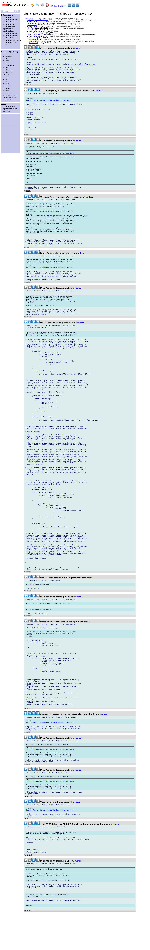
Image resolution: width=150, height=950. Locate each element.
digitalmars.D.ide (8, 31)
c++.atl (5, 58)
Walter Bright (33, 30)
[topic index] (69, 6)
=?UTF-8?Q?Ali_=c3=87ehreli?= (38, 20)
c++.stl (5, 81)
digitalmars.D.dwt (8, 38)
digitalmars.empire (9, 106)
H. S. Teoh (31, 28)
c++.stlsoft (6, 90)
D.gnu (5, 45)
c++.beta (6, 61)
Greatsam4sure (32, 23)
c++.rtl (5, 79)
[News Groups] (42, 6)
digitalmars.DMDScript (10, 109)
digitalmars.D (7, 17)
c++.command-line (9, 65)
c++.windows (7, 93)
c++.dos (5, 67)
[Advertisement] (7, 119)
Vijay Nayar (31, 39)
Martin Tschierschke (35, 33)
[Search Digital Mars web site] (37, 6)
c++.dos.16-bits (8, 70)
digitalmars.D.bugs (9, 26)
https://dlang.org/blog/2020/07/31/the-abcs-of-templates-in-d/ (51, 59)
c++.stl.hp (6, 84)
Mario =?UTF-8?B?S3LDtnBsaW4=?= (40, 34)
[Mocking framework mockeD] (77, 6)
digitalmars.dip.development (11, 40)
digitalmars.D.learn (9, 22)
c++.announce (7, 56)
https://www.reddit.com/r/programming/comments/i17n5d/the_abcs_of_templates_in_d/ (60, 64)
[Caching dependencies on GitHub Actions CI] (73, 6)
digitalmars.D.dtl (8, 29)
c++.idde (6, 74)
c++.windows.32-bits (9, 97)
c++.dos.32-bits (8, 72)
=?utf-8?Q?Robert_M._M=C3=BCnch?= (40, 41)
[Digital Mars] (32, 6)
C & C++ (53, 6)
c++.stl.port (6, 86)
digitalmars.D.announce (10, 19)
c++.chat (6, 63)
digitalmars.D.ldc (8, 24)
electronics (6, 111)
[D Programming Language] (47, 6)
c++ (4, 54)
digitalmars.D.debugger (10, 33)
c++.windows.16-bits (9, 95)
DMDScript (62, 6)
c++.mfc (5, 77)
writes (78, 48)
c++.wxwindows (8, 100)
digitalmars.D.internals (10, 35)
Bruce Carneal (32, 25)
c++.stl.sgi (6, 88)
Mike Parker (30, 18)
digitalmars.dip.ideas (9, 42)
